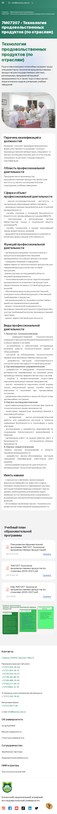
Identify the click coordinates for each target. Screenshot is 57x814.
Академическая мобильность (15, 758)
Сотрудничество (12, 745)
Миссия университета (11, 732)
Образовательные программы (21, 12)
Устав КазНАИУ (8, 726)
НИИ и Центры (10, 765)
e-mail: (14, 712)
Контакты (7, 651)
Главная (5, 12)
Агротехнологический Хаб (13, 772)
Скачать (47, 554)
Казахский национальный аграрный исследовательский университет (22, 799)
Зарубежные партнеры (12, 752)
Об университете (12, 719)
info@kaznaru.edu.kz (21, 3)
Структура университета (13, 738)
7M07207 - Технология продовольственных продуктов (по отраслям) (28, 14)
